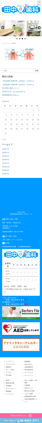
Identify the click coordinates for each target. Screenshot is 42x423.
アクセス (8, 372)
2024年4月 (5, 159)
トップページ (6, 43)
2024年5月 (5, 156)
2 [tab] (19, 38)
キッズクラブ (28, 372)
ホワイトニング (11, 388)
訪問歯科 (27, 385)
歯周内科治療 (10, 383)
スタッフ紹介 (10, 370)
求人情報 (8, 375)
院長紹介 (8, 367)
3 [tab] (22, 38)
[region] (21, 28)
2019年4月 (5, 174)
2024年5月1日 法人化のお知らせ (13, 91)
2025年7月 (5, 152)
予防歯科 (8, 386)
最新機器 (27, 361)
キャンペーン (28, 375)
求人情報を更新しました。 (11, 88)
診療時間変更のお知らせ (10, 95)
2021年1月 (5, 163)
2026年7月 (5, 149)
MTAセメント (28, 388)
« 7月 (4, 139)
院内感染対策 (28, 370)
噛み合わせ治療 (29, 391)
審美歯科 (8, 391)
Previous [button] (3, 28)
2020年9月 (5, 170)
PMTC (8, 380)
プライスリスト (11, 364)
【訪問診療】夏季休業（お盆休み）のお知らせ (18, 84)
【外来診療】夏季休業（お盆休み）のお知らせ (18, 81)
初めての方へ (28, 364)
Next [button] (39, 28)
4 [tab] (25, 38)
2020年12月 (6, 167)
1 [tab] (17, 38)
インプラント (10, 394)
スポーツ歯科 (28, 393)
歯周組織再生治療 (30, 396)
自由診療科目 (28, 367)
